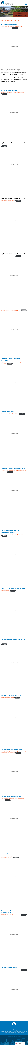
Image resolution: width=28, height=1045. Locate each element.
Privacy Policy (17, 1033)
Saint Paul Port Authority (7, 3)
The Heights (24, 1031)
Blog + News (10, 1033)
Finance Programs (19, 1032)
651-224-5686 (15, 1027)
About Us (3, 1031)
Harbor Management (9, 1032)
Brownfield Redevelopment (13, 1031)
